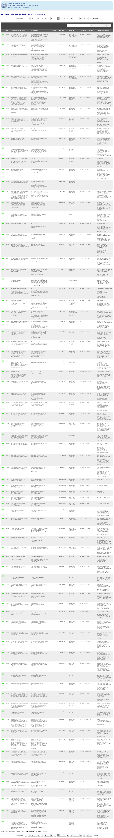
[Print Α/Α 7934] (3, 382)
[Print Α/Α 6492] (3, 118)
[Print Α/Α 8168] (3, 772)
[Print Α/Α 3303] (3, 66)
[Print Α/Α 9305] (3, 468)
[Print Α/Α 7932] (3, 361)
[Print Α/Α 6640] (3, 704)
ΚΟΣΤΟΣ (61, 30)
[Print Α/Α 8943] (3, 394)
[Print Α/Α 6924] (3, 720)
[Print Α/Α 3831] (3, 352)
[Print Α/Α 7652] (3, 129)
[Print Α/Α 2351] (3, 235)
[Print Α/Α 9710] (3, 486)
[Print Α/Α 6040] (3, 203)
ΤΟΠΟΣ (70, 30)
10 (32, 18)
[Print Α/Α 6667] (3, 322)
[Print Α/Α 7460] (3, 414)
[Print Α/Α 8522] (3, 538)
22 (71, 18)
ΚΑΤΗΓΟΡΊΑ (54, 30)
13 (42, 18)
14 (45, 18)
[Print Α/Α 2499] (3, 585)
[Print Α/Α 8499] (3, 456)
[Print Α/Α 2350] (3, 224)
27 (87, 18)
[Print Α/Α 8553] (3, 548)
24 (77, 18)
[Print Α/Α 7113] (3, 731)
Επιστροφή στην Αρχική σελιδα (37, 831)
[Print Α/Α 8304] (3, 159)
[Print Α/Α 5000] (3, 192)
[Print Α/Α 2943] (3, 594)
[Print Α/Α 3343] (3, 604)
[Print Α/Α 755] (3, 259)
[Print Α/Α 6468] (3, 693)
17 (55, 18)
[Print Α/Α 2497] (3, 576)
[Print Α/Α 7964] (3, 424)
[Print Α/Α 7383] (3, 740)
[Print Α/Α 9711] (3, 492)
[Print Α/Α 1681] (3, 270)
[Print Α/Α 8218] (3, 331)
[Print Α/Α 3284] (3, 182)
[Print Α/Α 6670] (3, 711)
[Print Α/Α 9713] (3, 504)
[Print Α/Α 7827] (3, 752)
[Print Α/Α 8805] (3, 170)
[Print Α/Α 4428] (3, 44)
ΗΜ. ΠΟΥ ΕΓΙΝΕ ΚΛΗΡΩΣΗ (87, 30)
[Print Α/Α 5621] (3, 642)
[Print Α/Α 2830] (3, 88)
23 (74, 18)
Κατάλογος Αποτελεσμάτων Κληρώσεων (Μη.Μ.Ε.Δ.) (23, 14)
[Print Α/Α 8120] (3, 148)
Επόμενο (95, 18)
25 (80, 18)
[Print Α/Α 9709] (3, 480)
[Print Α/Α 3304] (3, 77)
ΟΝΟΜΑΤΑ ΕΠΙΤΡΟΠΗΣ (103, 30)
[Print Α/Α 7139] (3, 519)
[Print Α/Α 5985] (3, 109)
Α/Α (7, 30)
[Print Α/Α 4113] (3, 557)
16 (51, 18)
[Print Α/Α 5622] (3, 653)
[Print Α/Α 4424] (3, 35)
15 (48, 18)
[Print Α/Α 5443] (3, 811)
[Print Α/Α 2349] (3, 213)
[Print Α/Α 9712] (3, 498)
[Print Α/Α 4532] (3, 622)
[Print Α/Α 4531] (3, 612)
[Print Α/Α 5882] (3, 674)
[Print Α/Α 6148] (3, 509)
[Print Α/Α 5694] (3, 98)
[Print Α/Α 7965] (3, 434)
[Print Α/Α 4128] (3, 567)
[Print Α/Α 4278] (3, 403)
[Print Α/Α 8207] (3, 782)
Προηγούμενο (19, 18)
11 (35, 18)
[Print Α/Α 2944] (3, 55)
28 (90, 18)
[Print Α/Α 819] (3, 289)
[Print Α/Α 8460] (3, 790)
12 (39, 18)
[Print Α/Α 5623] (3, 664)
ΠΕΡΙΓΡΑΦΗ (34, 30)
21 (68, 18)
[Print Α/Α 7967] (3, 444)
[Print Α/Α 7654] (3, 139)
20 (64, 18)
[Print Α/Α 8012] (3, 529)
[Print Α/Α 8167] (3, 762)
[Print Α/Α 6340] (3, 684)
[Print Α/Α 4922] (3, 632)
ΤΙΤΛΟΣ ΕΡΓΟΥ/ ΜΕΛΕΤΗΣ (18, 30)
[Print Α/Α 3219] (3, 245)
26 (84, 18)
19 (61, 18)
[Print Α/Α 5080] (3, 799)
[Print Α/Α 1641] (3, 342)
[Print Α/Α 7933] (3, 372)
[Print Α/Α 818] (3, 279)
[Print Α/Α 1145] (3, 312)
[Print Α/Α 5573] (3, 821)
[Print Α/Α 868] (3, 301)
